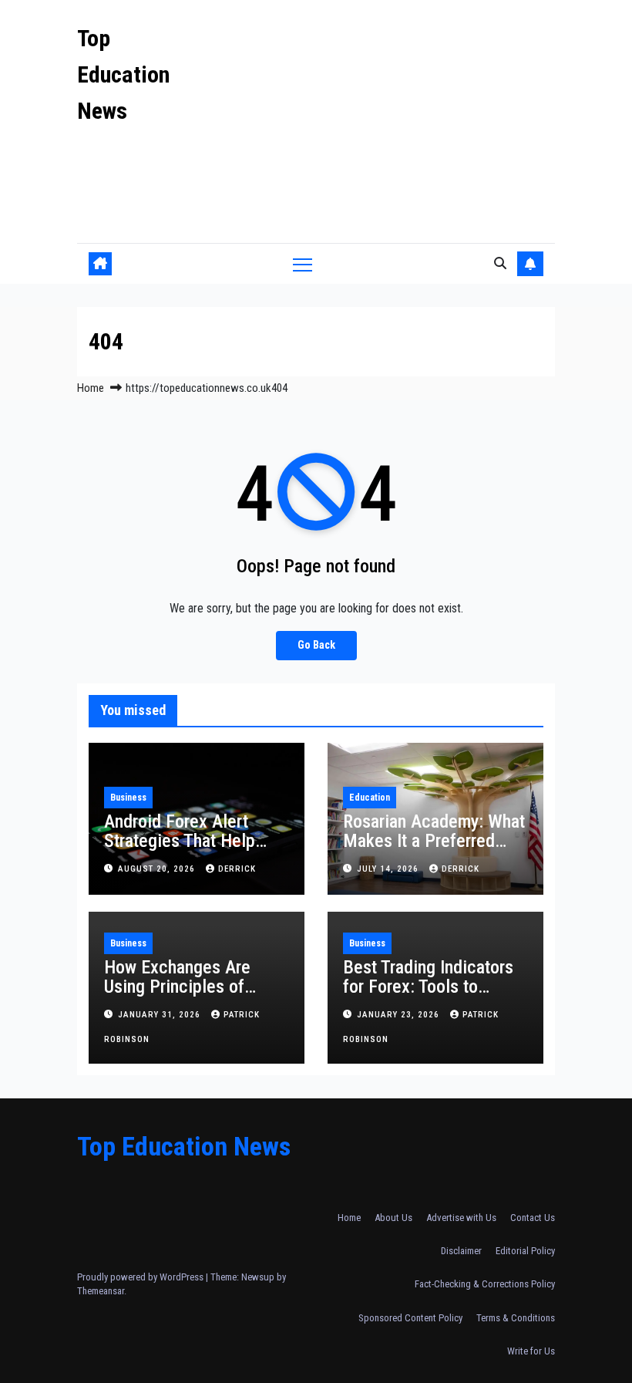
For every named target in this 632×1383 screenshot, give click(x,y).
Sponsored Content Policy (410, 1318)
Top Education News (123, 74)
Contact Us (532, 1217)
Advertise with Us (461, 1217)
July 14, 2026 (389, 869)
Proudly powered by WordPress (141, 1277)
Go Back (316, 645)
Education (369, 797)
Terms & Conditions (515, 1318)
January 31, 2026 (160, 1015)
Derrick (237, 869)
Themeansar (100, 1291)
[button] (500, 263)
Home (90, 388)
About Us (393, 1217)
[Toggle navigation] (302, 264)
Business (128, 797)
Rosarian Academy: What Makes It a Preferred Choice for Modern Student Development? (434, 850)
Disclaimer (461, 1251)
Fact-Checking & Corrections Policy (485, 1284)
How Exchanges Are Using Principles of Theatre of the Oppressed (177, 996)
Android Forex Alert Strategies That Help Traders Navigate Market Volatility (195, 850)
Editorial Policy (525, 1251)
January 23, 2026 (399, 1015)
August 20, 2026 (158, 869)
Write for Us (531, 1351)
